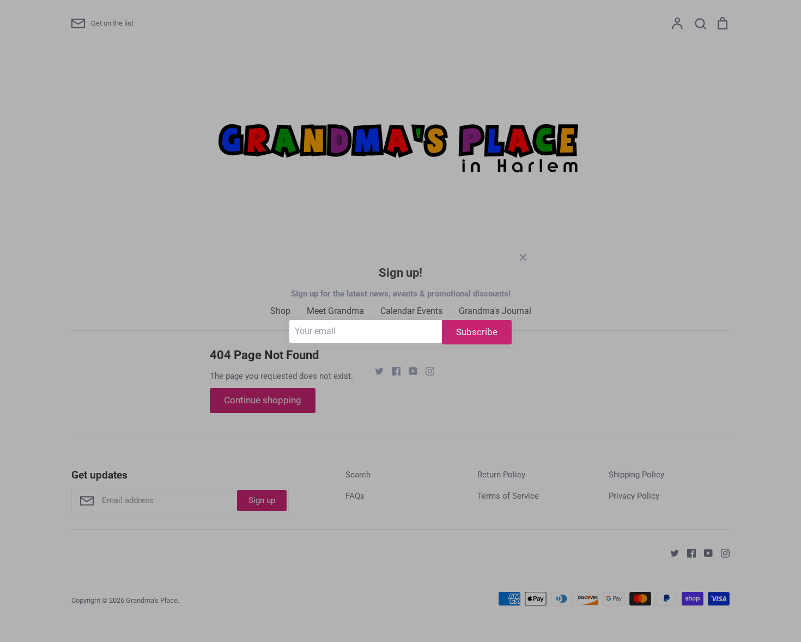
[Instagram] (425, 370)
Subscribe (476, 331)
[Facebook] (392, 370)
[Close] (523, 257)
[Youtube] (408, 370)
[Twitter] (375, 370)
